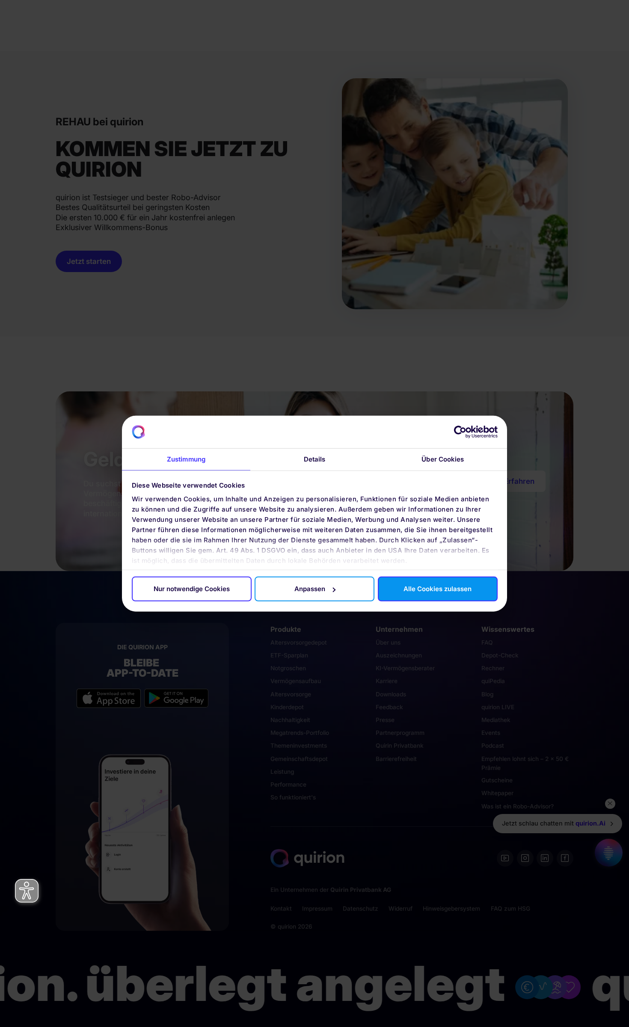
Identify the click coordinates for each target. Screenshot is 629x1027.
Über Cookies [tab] (442, 459)
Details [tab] (315, 459)
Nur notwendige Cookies (192, 589)
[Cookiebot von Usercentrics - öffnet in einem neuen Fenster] (460, 432)
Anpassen (309, 589)
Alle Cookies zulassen (438, 589)
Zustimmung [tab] (186, 459)
